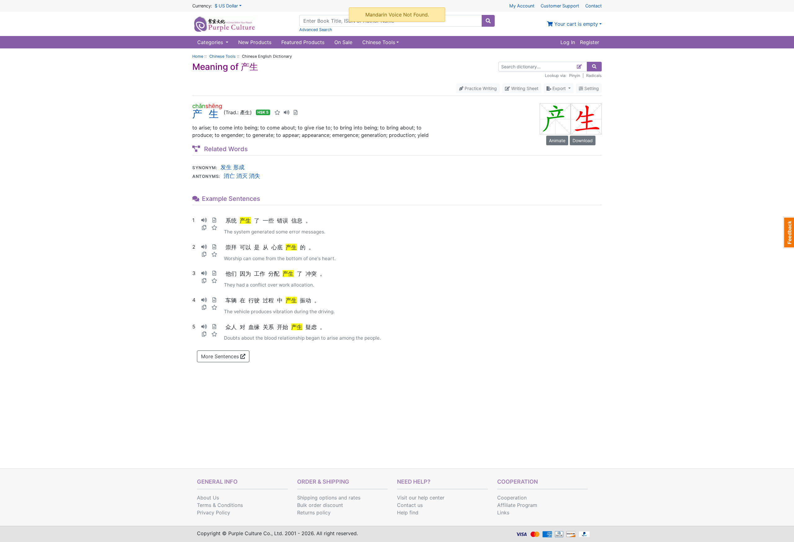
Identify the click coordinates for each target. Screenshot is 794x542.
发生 (226, 167)
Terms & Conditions (220, 505)
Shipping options (317, 498)
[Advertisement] (397, 421)
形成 (238, 167)
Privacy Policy (213, 512)
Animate (557, 140)
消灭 (242, 175)
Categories (211, 42)
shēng (213, 105)
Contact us (410, 505)
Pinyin (574, 75)
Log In (567, 42)
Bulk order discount (320, 505)
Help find (407, 512)
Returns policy (314, 512)
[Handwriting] (579, 66)
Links (503, 512)
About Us (208, 498)
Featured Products (302, 42)
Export (559, 88)
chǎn (198, 105)
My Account (521, 5)
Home (197, 56)
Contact (593, 5)
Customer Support (560, 5)
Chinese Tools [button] (378, 42)
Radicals (594, 75)
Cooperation (512, 498)
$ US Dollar (226, 5)
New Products (254, 42)
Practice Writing (480, 88)
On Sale (343, 42)
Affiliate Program (517, 505)
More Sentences (220, 356)
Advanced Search (315, 29)
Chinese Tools (222, 56)
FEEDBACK (788, 232)
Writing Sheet (524, 88)
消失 (254, 175)
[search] (488, 21)
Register (589, 42)
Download (583, 140)
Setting (591, 88)
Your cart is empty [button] (575, 24)
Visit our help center (420, 498)
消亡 (229, 175)
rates (354, 498)
